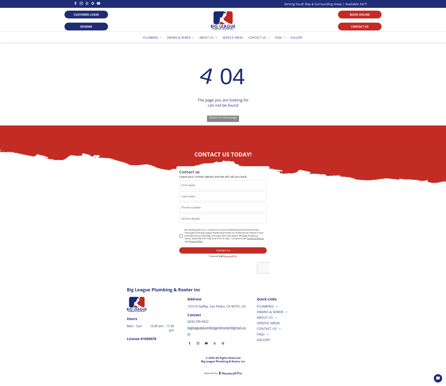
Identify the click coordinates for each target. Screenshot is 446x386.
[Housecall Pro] (230, 373)
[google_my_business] (92, 4)
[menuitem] (152, 37)
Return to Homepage (223, 117)
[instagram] (81, 4)
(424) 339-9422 (198, 321)
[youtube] (98, 4)
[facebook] (75, 4)
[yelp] (87, 4)
